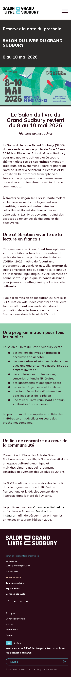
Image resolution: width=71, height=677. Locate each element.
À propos (10, 613)
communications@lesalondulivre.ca (22, 556)
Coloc (56, 669)
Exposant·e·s (13, 588)
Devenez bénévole (15, 594)
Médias (9, 624)
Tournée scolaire (15, 583)
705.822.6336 (12, 571)
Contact (10, 635)
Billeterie (17, 643)
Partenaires (12, 629)
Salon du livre (13, 577)
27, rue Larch (11, 561)
